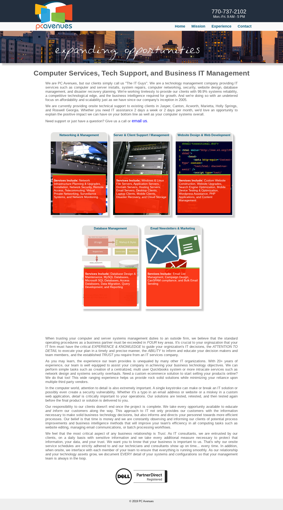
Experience (221, 26)
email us (139, 121)
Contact (245, 26)
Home (180, 26)
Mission (198, 26)
